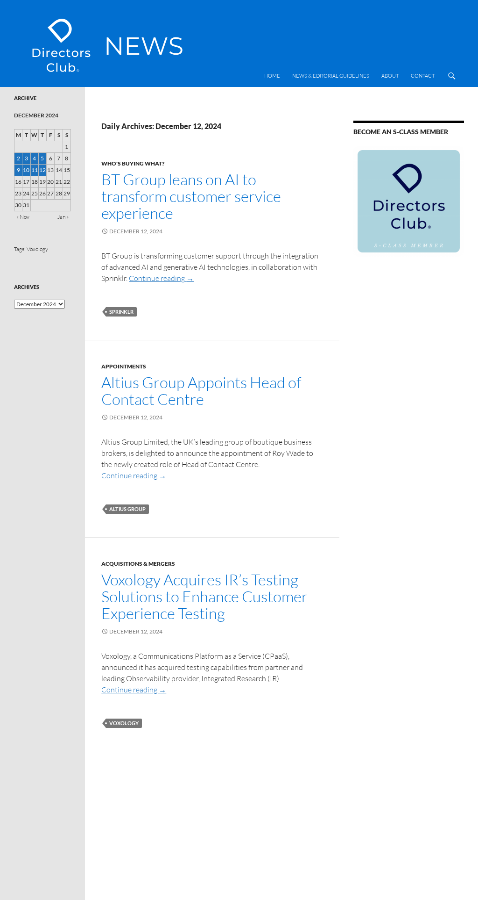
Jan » (63, 216)
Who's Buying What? (132, 163)
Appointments (123, 366)
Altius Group (127, 509)
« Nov (22, 216)
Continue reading (161, 278)
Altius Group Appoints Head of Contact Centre (201, 391)
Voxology (124, 723)
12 (42, 169)
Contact (423, 75)
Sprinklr (121, 312)
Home (272, 75)
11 (34, 169)
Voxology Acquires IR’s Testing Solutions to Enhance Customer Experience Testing (204, 596)
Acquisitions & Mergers (138, 563)
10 (26, 169)
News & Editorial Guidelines (330, 75)
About (390, 75)
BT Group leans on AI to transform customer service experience (191, 196)
